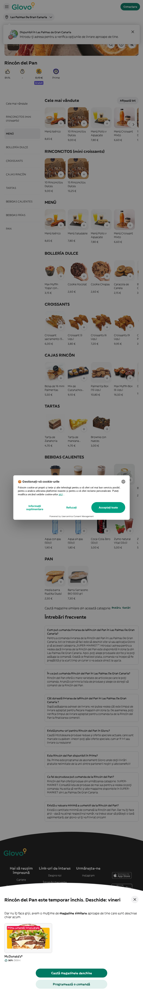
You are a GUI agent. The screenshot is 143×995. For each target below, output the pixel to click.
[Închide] (135, 899)
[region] (71, 943)
